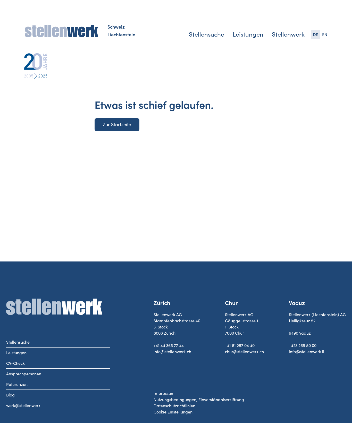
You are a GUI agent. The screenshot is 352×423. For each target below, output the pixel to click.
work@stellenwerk (23, 405)
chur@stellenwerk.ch (244, 351)
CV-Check (15, 363)
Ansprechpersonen (23, 373)
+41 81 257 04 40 (240, 345)
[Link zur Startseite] (61, 31)
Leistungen (248, 34)
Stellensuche (206, 34)
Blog (10, 394)
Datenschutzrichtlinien (174, 405)
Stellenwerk (288, 34)
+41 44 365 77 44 (169, 345)
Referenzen (17, 384)
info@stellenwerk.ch (172, 351)
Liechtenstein (121, 34)
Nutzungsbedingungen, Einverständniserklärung (199, 399)
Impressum (164, 393)
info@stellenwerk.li (306, 351)
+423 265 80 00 (302, 345)
